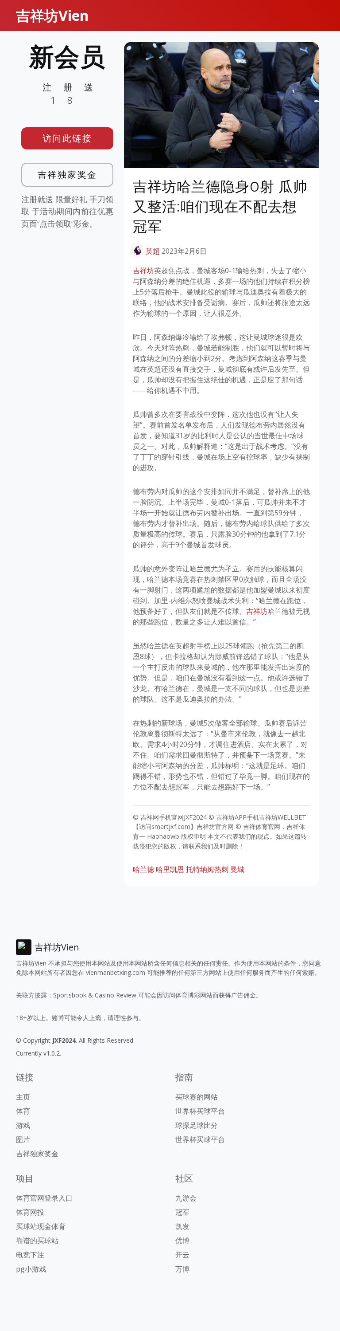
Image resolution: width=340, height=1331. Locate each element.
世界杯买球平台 (200, 1111)
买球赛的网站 (196, 1097)
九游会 (186, 1198)
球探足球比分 (196, 1125)
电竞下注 (30, 1255)
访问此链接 (67, 138)
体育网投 (30, 1212)
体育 (23, 1111)
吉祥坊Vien (52, 15)
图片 (23, 1139)
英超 (153, 251)
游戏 (23, 1125)
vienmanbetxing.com (115, 972)
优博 (182, 1240)
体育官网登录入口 (44, 1198)
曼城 (237, 869)
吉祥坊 (143, 270)
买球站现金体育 (41, 1226)
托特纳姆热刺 (207, 869)
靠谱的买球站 (37, 1240)
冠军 (182, 1212)
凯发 (182, 1226)
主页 (23, 1097)
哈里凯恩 (170, 869)
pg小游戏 (31, 1269)
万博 (182, 1269)
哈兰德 (143, 869)
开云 (182, 1255)
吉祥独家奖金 (67, 175)
